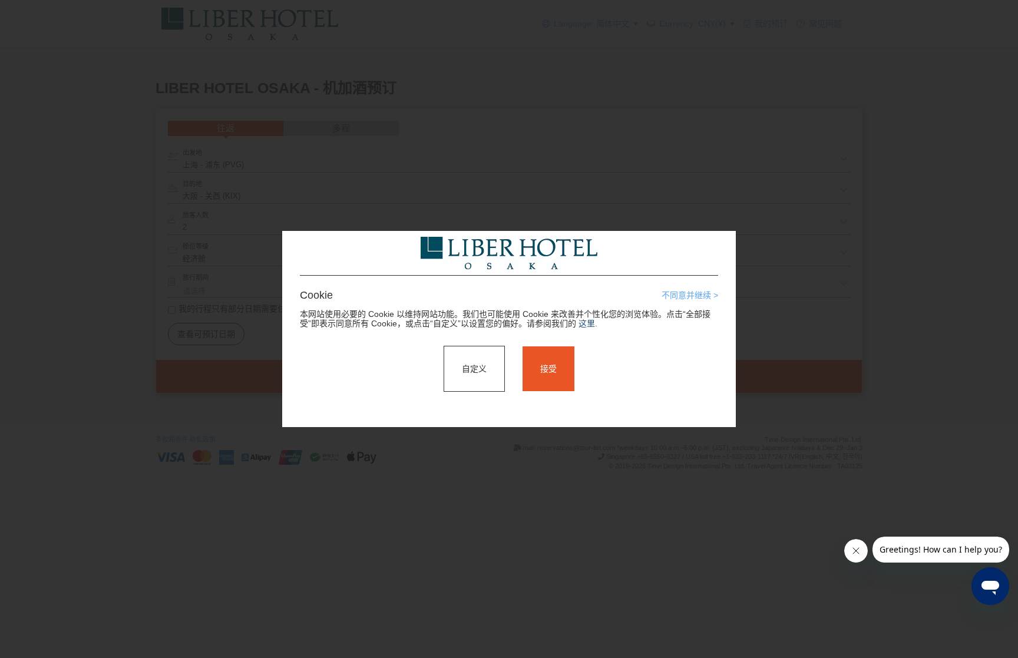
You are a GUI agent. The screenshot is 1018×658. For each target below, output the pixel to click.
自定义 (474, 368)
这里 (587, 323)
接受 (548, 368)
